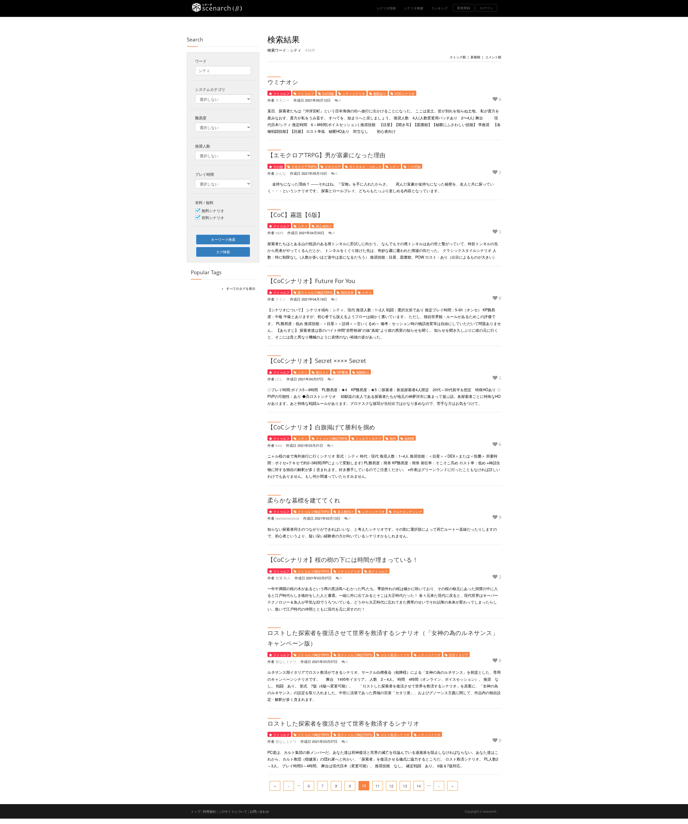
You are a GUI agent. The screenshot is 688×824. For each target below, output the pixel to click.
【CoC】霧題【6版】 (295, 215)
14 (419, 786)
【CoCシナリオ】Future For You (311, 281)
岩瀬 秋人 (283, 577)
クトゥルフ (281, 93)
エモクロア (333, 166)
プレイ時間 (204, 174)
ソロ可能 (414, 166)
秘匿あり (379, 93)
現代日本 (347, 292)
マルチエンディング (407, 511)
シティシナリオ (353, 93)
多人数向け (346, 511)
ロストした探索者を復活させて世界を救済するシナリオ (343, 723)
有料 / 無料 (204, 202)
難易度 (200, 117)
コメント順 (493, 57)
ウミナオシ (282, 82)
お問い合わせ (259, 811)
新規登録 (463, 7)
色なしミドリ (285, 661)
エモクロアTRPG (303, 166)
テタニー (282, 100)
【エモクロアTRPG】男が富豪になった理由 (326, 155)
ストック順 (458, 57)
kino (278, 445)
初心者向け (324, 226)
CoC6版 (328, 93)
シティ (394, 166)
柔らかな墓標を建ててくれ (304, 500)
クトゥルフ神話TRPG (331, 438)
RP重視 (342, 372)
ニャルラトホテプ (368, 438)
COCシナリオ (405, 93)
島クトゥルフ (378, 571)
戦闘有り (362, 372)
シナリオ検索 (413, 8)
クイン (280, 299)
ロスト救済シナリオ (395, 654)
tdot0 (279, 232)
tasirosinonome (287, 518)
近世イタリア (458, 654)
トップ (195, 811)
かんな (280, 173)
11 (377, 786)
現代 (393, 438)
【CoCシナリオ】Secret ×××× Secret (316, 360)
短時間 (409, 438)
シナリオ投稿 (386, 8)
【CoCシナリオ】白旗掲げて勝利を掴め (321, 427)
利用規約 (209, 811)
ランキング (439, 8)
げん (278, 378)
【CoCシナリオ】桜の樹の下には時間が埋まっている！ (342, 559)
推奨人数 (202, 146)
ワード (200, 61)
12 (391, 786)
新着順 (475, 57)
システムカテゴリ (210, 89)
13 (405, 786)
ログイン (486, 7)
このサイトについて (232, 811)
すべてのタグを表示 (239, 288)
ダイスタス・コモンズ (365, 166)
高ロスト (322, 372)
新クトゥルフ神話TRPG (315, 292)
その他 (278, 166)
